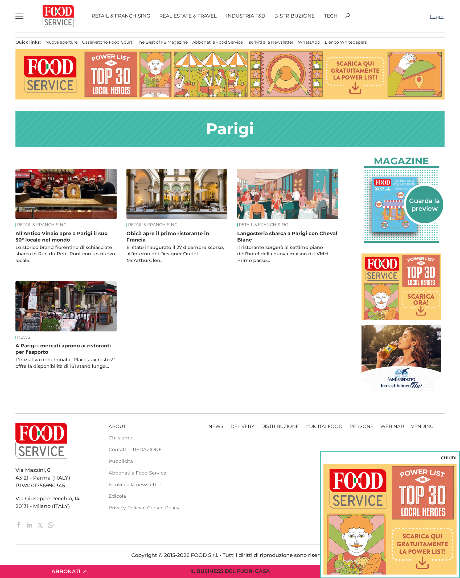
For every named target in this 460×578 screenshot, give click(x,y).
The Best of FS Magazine (162, 42)
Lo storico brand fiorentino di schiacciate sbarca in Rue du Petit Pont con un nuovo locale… (65, 253)
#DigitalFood (324, 426)
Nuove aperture (61, 42)
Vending (422, 426)
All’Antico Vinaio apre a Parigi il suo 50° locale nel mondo (61, 236)
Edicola (117, 496)
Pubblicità (121, 461)
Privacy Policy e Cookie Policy (144, 507)
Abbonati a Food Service (217, 42)
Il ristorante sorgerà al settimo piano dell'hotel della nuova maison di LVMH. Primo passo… (283, 253)
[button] (20, 16)
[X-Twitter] (41, 524)
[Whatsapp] (50, 524)
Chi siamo (120, 437)
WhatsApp (309, 42)
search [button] (347, 16)
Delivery (242, 426)
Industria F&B (245, 16)
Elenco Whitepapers (346, 42)
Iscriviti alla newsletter (135, 484)
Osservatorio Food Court (107, 42)
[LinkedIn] (30, 524)
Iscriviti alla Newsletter (270, 42)
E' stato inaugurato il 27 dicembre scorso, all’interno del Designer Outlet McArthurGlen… (175, 253)
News (23, 337)
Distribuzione (294, 16)
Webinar (392, 426)
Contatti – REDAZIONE (135, 449)
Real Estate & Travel (188, 16)
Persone (361, 426)
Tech (331, 16)
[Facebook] (19, 524)
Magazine (401, 161)
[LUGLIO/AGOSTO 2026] (402, 204)
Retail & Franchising (121, 16)
